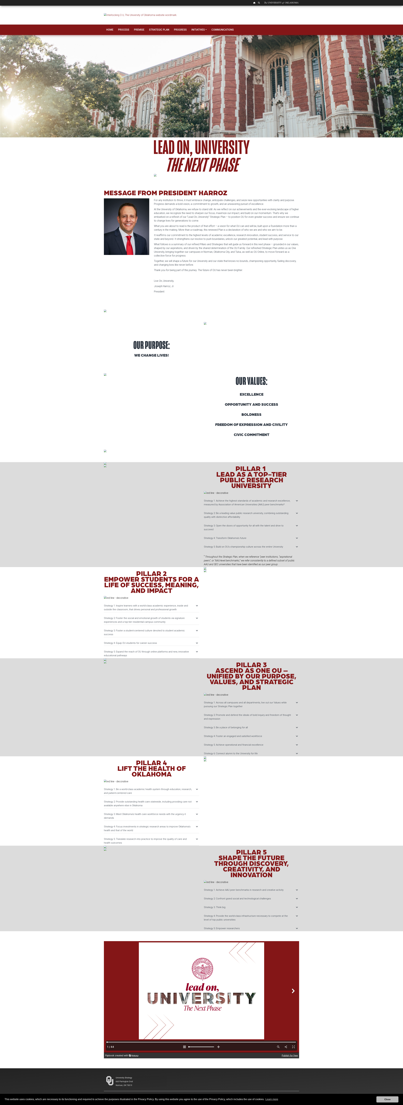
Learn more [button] (271, 1099)
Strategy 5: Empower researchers (251, 928)
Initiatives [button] (198, 29)
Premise (139, 29)
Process (123, 29)
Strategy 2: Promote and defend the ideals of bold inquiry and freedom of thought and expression (251, 716)
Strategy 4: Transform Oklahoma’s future (251, 538)
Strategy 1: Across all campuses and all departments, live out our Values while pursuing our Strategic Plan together (251, 704)
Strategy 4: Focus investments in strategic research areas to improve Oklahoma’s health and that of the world (151, 828)
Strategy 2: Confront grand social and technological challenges (251, 898)
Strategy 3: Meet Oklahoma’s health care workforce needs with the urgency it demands (151, 815)
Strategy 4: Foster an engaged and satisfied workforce (251, 736)
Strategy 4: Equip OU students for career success (151, 643)
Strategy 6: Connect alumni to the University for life (251, 753)
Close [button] (387, 1099)
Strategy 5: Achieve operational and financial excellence (251, 745)
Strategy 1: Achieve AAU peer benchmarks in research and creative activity (251, 890)
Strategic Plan (159, 29)
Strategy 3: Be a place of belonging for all (251, 727)
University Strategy (124, 1078)
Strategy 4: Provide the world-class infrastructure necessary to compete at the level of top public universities (251, 917)
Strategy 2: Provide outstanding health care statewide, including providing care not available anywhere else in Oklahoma (151, 803)
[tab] (251, 501)
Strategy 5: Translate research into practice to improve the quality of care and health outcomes (151, 840)
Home (109, 29)
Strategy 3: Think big (251, 907)
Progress (180, 29)
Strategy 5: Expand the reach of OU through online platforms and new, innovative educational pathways (151, 653)
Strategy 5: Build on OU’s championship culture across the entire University (251, 547)
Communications (222, 29)
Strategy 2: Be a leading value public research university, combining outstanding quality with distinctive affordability (251, 514)
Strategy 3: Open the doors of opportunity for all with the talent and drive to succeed (251, 527)
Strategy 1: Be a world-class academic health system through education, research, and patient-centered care (151, 790)
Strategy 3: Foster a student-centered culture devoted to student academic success (151, 632)
